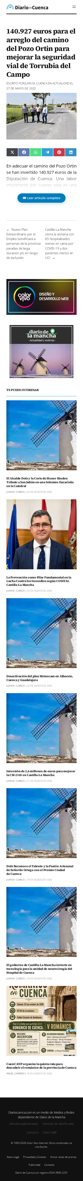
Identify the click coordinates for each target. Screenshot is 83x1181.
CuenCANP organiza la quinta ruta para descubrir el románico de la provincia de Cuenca (41, 1066)
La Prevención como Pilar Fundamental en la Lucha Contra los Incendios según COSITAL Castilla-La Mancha (38, 581)
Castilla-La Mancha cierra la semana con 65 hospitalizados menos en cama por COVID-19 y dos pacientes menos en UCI (59, 243)
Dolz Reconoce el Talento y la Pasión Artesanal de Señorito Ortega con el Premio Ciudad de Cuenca (39, 870)
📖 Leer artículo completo (41, 198)
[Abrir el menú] (74, 6)
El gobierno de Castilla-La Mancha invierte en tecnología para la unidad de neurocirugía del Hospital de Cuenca (39, 969)
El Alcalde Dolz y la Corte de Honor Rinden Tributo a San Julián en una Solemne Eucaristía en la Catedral (40, 482)
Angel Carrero (15, 1073)
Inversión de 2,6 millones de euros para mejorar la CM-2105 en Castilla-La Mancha (40, 773)
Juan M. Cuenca (36, 83)
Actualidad (61, 83)
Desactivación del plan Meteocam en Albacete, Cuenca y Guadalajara (39, 678)
